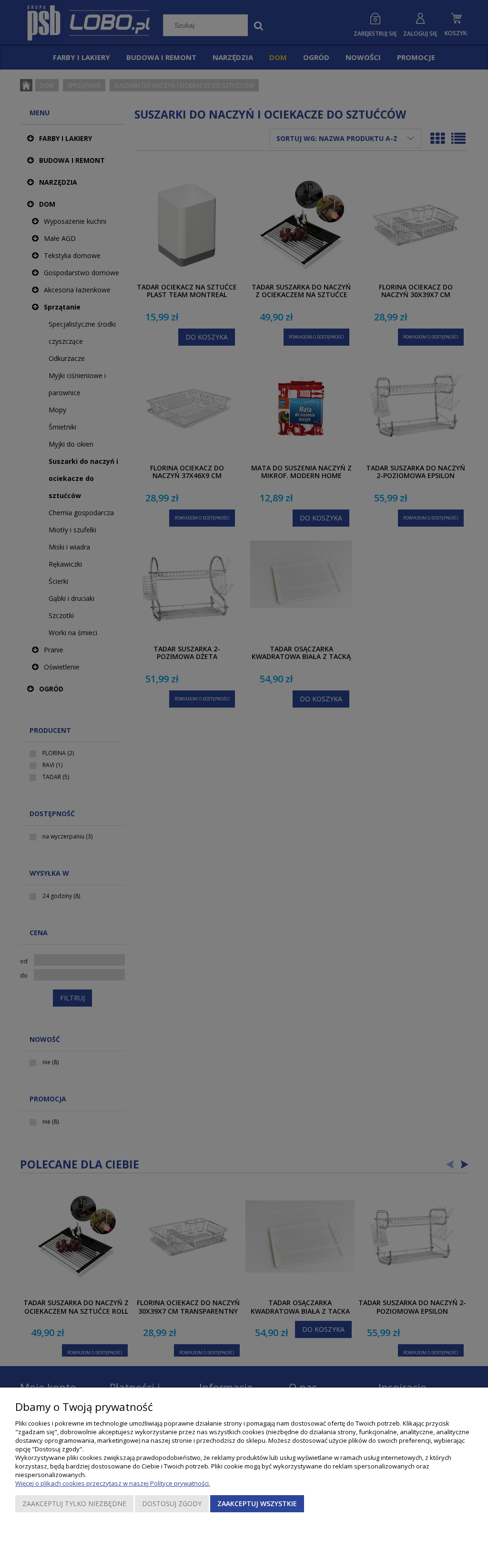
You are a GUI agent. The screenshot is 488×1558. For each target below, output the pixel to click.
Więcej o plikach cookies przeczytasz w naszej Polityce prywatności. (112, 1483)
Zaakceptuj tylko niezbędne (74, 1503)
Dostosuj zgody (172, 1503)
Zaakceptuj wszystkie (257, 1503)
